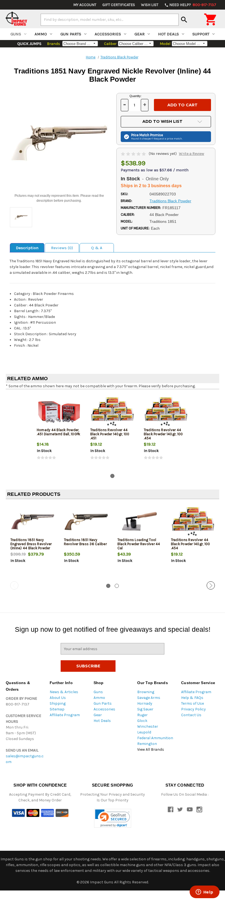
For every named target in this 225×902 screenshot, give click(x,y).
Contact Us (191, 715)
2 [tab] (117, 586)
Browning (145, 692)
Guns (15, 34)
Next (211, 585)
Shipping (58, 703)
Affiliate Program (65, 715)
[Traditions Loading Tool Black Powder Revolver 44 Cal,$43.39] (139, 521)
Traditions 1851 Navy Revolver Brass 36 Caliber (85, 542)
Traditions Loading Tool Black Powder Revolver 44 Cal (138, 544)
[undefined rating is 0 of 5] (134, 153)
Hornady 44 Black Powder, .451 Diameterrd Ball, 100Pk (58, 432)
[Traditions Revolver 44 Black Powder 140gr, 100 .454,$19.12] (193, 521)
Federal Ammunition (155, 738)
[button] (112, 818)
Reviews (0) (62, 247)
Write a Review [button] (191, 153)
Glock (142, 720)
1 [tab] (112, 476)
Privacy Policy (193, 709)
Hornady (144, 703)
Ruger (142, 715)
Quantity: (136, 96)
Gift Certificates (118, 4)
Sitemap (57, 709)
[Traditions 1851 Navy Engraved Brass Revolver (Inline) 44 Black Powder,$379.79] (32, 521)
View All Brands (150, 749)
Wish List (149, 4)
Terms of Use (192, 703)
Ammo (41, 34)
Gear (139, 34)
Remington (147, 743)
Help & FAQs (192, 697)
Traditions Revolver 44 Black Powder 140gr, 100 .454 (163, 434)
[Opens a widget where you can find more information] (204, 892)
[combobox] (110, 20)
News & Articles (64, 692)
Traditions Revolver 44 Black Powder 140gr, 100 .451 (110, 434)
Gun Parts (70, 34)
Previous (14, 585)
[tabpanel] (59, 431)
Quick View (59, 411)
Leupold (144, 732)
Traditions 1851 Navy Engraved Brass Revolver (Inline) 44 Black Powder (31, 544)
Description (27, 247)
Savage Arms (148, 697)
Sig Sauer (145, 709)
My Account (84, 4)
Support (200, 34)
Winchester (147, 726)
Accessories (108, 34)
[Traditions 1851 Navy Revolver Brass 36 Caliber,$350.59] (86, 521)
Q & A (96, 247)
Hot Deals (168, 34)
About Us (58, 697)
